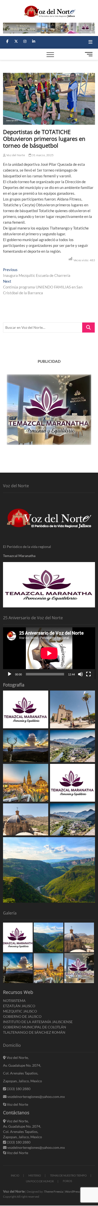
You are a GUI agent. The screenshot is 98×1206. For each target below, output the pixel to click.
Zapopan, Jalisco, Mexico (22, 1081)
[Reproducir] (9, 674)
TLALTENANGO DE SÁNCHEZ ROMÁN (34, 1032)
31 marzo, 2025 (42, 155)
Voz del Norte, (17, 1057)
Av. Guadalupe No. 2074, (22, 1065)
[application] (49, 653)
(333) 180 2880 (18, 1089)
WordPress (72, 1191)
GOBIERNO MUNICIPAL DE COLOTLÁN (34, 1027)
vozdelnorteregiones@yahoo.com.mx (36, 1096)
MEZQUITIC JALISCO (20, 1011)
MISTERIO (34, 1175)
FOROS (67, 1181)
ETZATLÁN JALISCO (19, 1006)
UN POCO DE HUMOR (40, 1181)
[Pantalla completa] (88, 674)
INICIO (15, 1175)
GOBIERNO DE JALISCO (22, 1016)
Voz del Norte (15, 155)
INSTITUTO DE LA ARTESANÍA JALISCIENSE (38, 1022)
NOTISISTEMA (14, 1000)
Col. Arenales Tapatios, (20, 1073)
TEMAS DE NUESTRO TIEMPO (68, 1175)
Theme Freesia (53, 1191)
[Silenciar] (80, 674)
